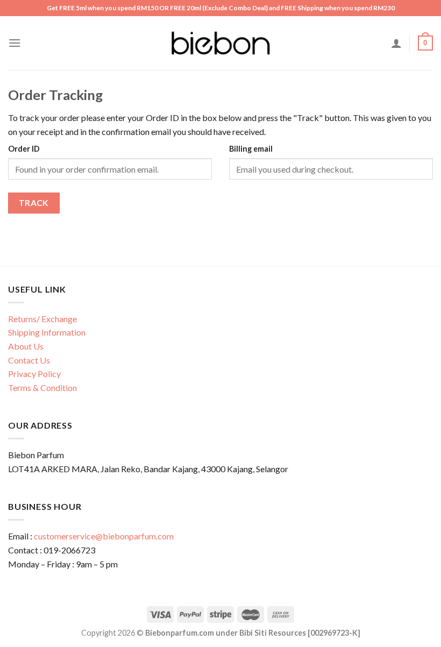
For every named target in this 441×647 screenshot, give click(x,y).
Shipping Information (47, 332)
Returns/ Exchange (42, 319)
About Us (26, 346)
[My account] (396, 43)
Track (34, 203)
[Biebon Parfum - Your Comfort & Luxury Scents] (220, 43)
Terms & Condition (42, 387)
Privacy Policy (34, 373)
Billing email (251, 148)
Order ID (24, 148)
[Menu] (14, 43)
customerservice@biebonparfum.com (104, 536)
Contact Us (29, 360)
